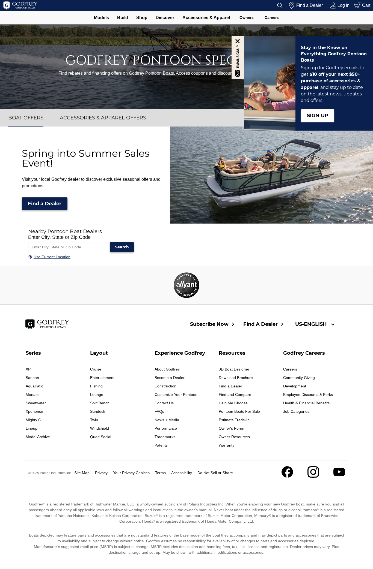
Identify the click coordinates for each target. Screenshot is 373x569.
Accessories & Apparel (206, 17)
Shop (141, 17)
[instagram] (313, 476)
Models (101, 17)
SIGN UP (317, 116)
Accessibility (181, 473)
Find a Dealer (44, 204)
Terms (160, 473)
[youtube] (339, 476)
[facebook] (287, 476)
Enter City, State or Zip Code (59, 237)
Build (122, 17)
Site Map (82, 473)
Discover (165, 17)
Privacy (101, 473)
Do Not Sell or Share (215, 473)
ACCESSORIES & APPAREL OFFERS (103, 118)
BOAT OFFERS (25, 118)
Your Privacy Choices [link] (131, 473)
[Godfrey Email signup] (238, 57)
